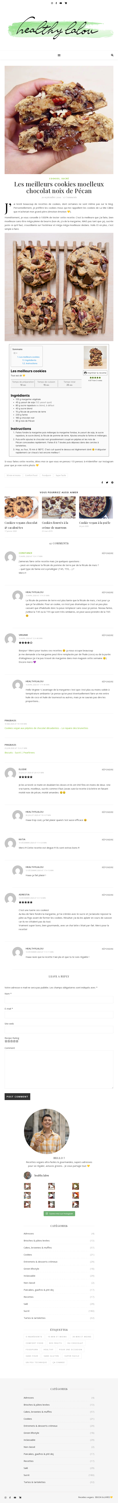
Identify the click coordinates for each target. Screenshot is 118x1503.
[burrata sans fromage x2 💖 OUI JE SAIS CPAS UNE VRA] (75, 1204)
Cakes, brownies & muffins (38, 1247)
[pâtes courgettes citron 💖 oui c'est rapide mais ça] (27, 1186)
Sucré (65, 178)
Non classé (29, 1282)
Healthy (48, 1349)
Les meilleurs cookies (29, 357)
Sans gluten (51, 1356)
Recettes (28, 1296)
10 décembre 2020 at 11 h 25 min (33, 843)
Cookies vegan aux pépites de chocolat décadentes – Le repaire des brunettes (46, 728)
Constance (25, 552)
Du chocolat (75, 1343)
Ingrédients (30, 360)
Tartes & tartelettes (34, 1317)
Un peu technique (36, 1362)
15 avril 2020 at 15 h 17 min (30, 556)
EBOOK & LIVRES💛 (104, 1497)
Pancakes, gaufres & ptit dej (39, 1289)
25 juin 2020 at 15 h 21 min (16, 748)
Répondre (107, 553)
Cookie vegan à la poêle (95, 523)
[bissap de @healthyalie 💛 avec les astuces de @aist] (51, 1195)
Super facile (61, 475)
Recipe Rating (12, 1038)
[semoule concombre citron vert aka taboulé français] (75, 1186)
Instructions (31, 363)
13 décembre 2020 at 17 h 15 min (39, 870)
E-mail (9, 1008)
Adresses (29, 1233)
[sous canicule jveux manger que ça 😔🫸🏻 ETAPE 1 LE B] (75, 1195)
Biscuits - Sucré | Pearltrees (20, 752)
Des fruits (55, 1343)
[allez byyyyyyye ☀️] (51, 1186)
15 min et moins (57, 1336)
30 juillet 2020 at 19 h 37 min (38, 815)
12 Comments (70, 197)
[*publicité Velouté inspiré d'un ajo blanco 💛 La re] (27, 1195)
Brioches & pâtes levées (37, 1240)
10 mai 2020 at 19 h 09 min (16, 724)
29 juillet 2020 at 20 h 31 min (31, 772)
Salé (26, 1303)
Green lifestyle (31, 1268)
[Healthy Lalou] (59, 28)
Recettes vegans (86, 1497)
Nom (8, 993)
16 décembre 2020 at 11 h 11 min (39, 952)
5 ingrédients (34, 1336)
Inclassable (29, 1275)
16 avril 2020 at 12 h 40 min (30, 638)
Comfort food (31, 475)
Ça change (59, 1362)
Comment (10, 1047)
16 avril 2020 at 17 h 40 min (37, 685)
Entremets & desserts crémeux (40, 1261)
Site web (9, 1023)
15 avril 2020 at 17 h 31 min (37, 595)
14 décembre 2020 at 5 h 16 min (32, 898)
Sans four (32, 1356)
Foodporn (46, 475)
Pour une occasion (70, 1349)
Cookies (54, 178)
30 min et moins (13, 475)
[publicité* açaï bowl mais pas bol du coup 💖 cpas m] (27, 1204)
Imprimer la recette (96, 373)
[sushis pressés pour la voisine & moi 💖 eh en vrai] (51, 1204)
